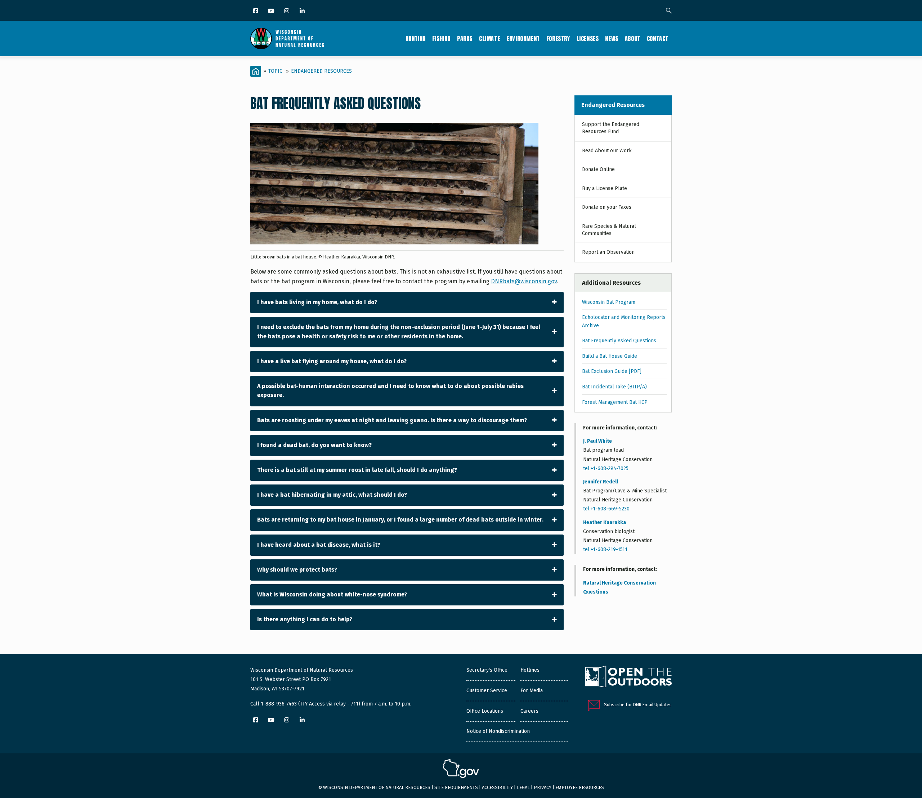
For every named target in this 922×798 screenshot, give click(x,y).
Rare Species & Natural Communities (609, 229)
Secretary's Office (486, 670)
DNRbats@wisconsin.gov (524, 281)
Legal (523, 787)
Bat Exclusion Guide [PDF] (611, 371)
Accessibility (497, 787)
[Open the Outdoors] (628, 677)
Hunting (416, 38)
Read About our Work (607, 151)
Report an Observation (608, 252)
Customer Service (486, 690)
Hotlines (530, 670)
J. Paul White (597, 441)
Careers (529, 711)
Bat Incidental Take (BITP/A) (614, 387)
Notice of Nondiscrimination (498, 731)
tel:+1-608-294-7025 (605, 468)
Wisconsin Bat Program (608, 302)
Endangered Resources (321, 71)
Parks (465, 38)
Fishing (441, 38)
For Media (531, 690)
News (611, 38)
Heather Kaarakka (604, 522)
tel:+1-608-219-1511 (605, 549)
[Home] (287, 38)
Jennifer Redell (600, 482)
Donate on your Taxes (606, 207)
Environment (523, 38)
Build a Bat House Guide (609, 356)
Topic (275, 71)
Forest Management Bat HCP (615, 402)
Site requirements (456, 787)
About (632, 38)
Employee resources (579, 787)
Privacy (542, 787)
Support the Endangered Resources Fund (610, 128)
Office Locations (484, 711)
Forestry (558, 38)
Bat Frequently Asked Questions (619, 341)
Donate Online (598, 169)
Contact (657, 38)
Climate (489, 38)
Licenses (588, 38)
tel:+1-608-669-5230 (606, 509)
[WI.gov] (461, 769)
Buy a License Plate (604, 188)
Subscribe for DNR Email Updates (638, 704)
